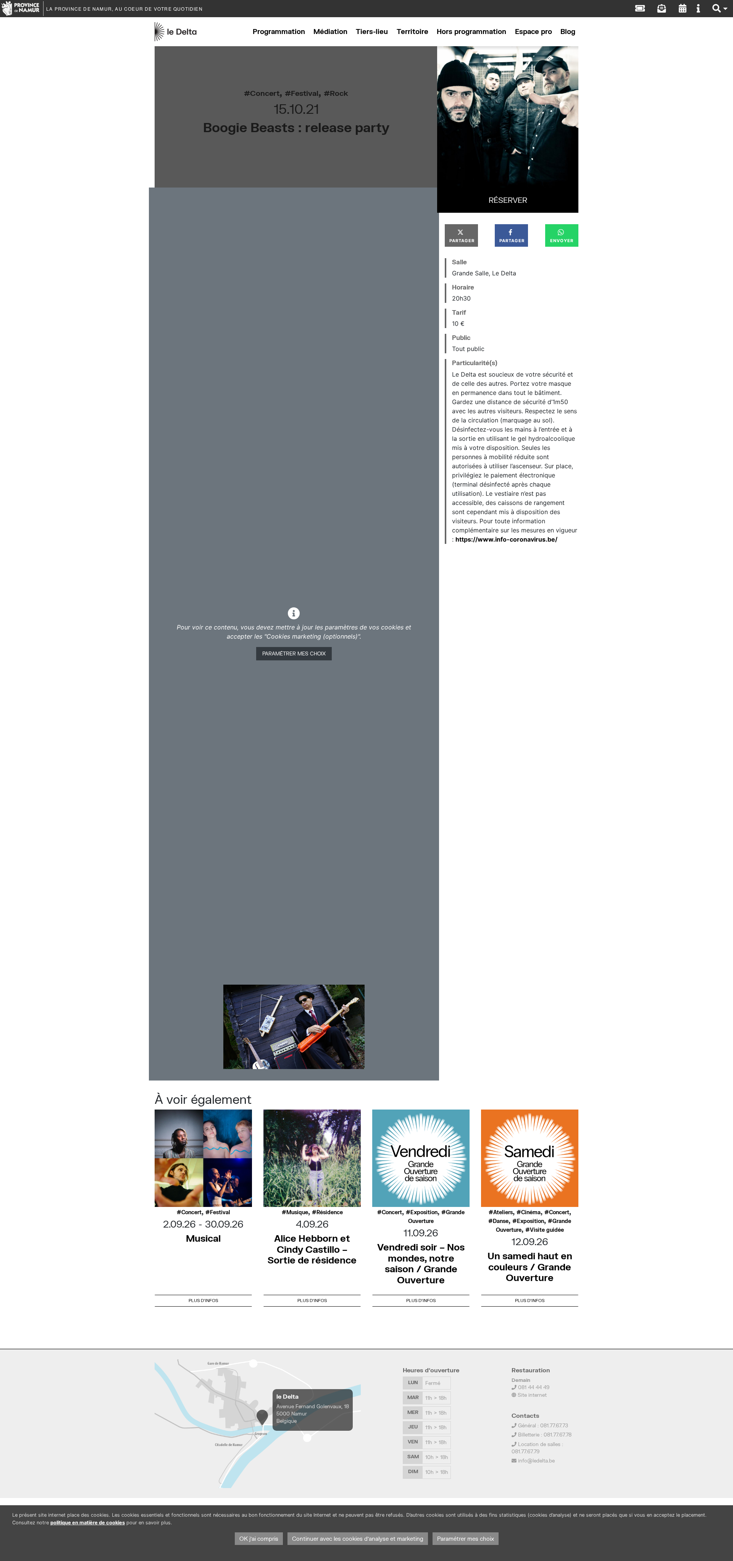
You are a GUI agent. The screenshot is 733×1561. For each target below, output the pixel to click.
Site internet (531, 1395)
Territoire (412, 31)
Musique (297, 1212)
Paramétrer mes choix (294, 653)
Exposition (424, 1212)
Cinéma (531, 1212)
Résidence (329, 1212)
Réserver (508, 200)
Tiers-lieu (372, 31)
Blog (567, 31)
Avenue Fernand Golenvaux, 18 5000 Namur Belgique (312, 1413)
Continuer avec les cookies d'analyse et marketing (357, 1538)
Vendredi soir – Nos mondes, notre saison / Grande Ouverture (421, 1263)
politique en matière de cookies (87, 1522)
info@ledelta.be (536, 1460)
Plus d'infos (203, 1300)
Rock (339, 93)
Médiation (330, 31)
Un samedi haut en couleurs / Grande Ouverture (530, 1266)
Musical (203, 1238)
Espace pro (533, 31)
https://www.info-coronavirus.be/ (506, 539)
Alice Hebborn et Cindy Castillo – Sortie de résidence (312, 1249)
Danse (501, 1221)
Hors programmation (471, 31)
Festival (304, 93)
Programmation (279, 31)
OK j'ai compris (258, 1538)
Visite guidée (547, 1230)
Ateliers (503, 1212)
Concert (264, 93)
